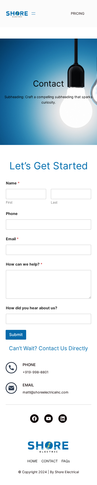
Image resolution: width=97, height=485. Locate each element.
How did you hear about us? (31, 308)
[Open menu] (33, 13)
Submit (16, 334)
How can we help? (24, 264)
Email (12, 239)
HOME (32, 461)
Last (54, 202)
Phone (12, 213)
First (9, 202)
